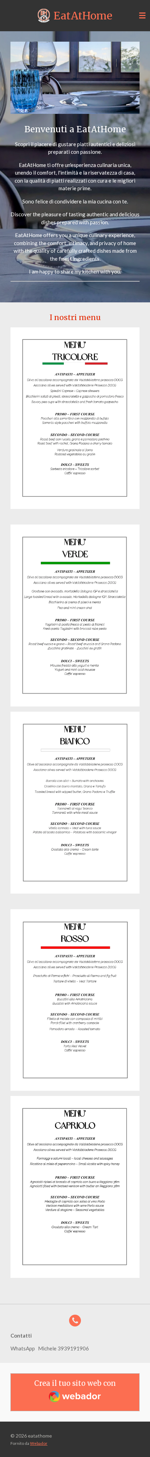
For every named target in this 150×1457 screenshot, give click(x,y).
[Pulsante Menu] (142, 15)
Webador (38, 1443)
